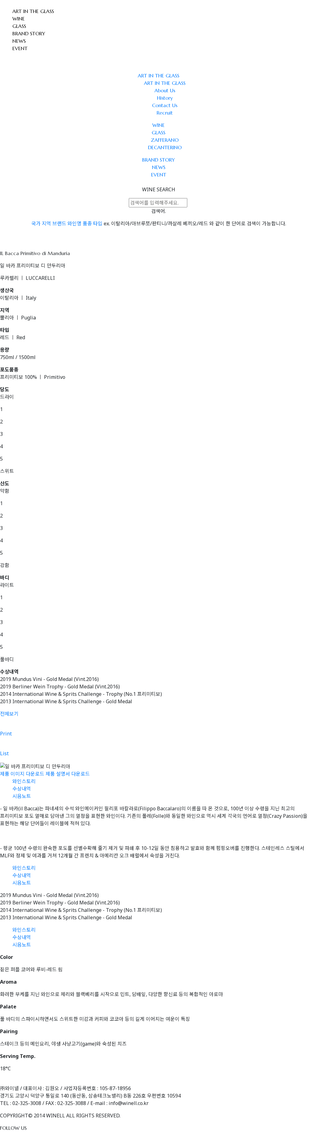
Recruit (165, 113)
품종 (87, 223)
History (165, 98)
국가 (36, 223)
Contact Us (164, 105)
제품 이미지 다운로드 (22, 773)
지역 (46, 223)
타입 (97, 223)
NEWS (19, 41)
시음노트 (21, 796)
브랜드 (59, 223)
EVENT (20, 48)
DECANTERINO (165, 147)
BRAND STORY (28, 33)
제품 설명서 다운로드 (68, 773)
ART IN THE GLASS (33, 11)
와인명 (74, 223)
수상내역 (21, 788)
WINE (18, 18)
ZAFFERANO (165, 140)
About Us (164, 90)
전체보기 (9, 713)
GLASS (19, 26)
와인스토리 (24, 781)
